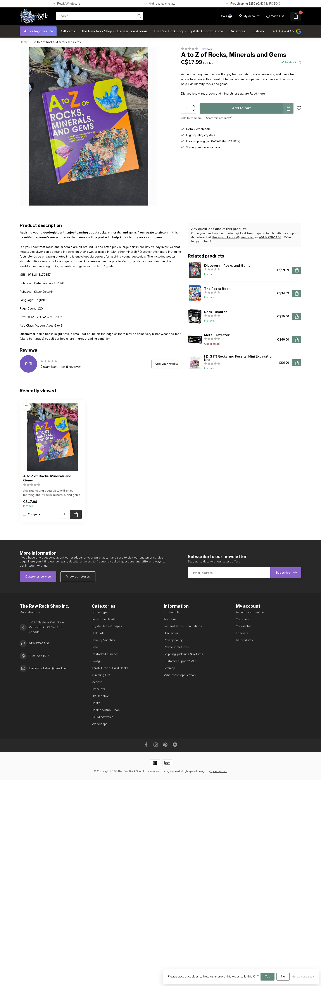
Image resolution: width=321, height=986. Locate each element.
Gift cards (68, 31)
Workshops (99, 724)
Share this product (218, 118)
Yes (267, 976)
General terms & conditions (183, 626)
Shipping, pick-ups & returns (183, 654)
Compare (34, 514)
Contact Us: (172, 612)
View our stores (78, 576)
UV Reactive (100, 696)
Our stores (237, 31)
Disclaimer (171, 633)
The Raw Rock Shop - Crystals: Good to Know (188, 31)
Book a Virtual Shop (106, 710)
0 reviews (206, 49)
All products (244, 640)
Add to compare (191, 118)
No (283, 976)
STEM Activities (102, 717)
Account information (250, 612)
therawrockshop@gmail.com (233, 237)
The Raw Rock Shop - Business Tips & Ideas (114, 31)
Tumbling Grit (101, 675)
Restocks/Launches (105, 654)
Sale (95, 647)
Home (24, 42)
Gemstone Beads (104, 619)
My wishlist (243, 626)
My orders (243, 619)
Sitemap (169, 668)
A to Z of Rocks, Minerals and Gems (57, 42)
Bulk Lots (98, 633)
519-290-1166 (39, 643)
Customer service (38, 576)
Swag (96, 661)
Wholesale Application (180, 675)
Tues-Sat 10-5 (39, 656)
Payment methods (176, 647)
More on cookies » (303, 976)
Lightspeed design (194, 771)
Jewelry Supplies (103, 640)
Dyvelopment (219, 771)
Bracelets (98, 689)
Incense (97, 682)
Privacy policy (173, 640)
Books (96, 703)
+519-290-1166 (270, 237)
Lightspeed (173, 771)
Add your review (166, 364)
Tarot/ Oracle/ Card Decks (110, 668)
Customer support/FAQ (180, 661)
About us (170, 619)
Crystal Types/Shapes (107, 626)
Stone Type (100, 612)
